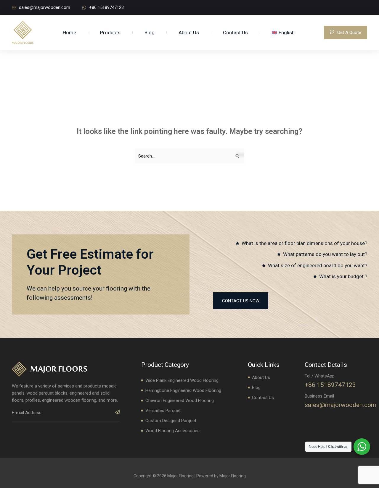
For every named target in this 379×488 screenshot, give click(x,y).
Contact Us (235, 32)
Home (69, 32)
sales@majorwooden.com (340, 404)
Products (110, 32)
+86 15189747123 (330, 384)
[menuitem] (283, 32)
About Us (189, 32)
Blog (149, 32)
